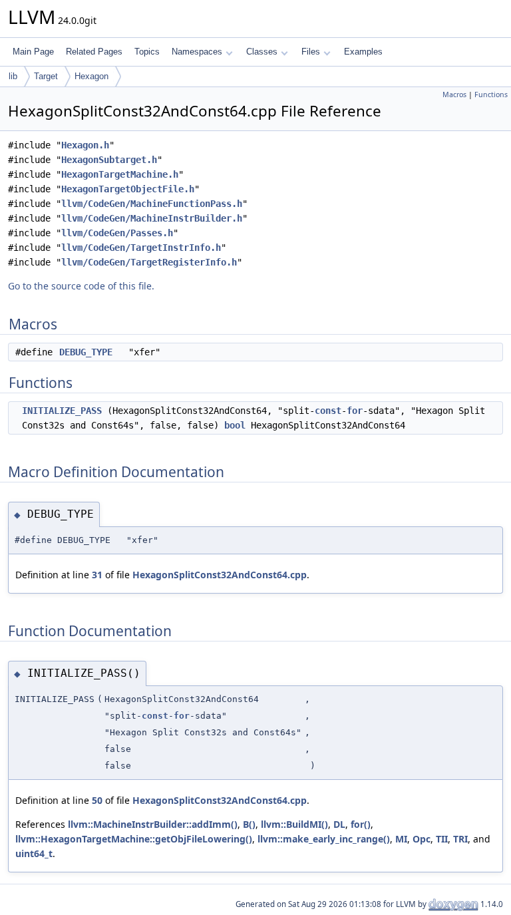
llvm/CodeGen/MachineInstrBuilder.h (151, 218)
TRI (460, 838)
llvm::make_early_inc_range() (323, 838)
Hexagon (91, 76)
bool (235, 425)
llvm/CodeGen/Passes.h (117, 233)
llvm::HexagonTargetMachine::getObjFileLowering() (133, 838)
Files (310, 52)
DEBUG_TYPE (85, 352)
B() (249, 824)
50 (97, 800)
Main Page (33, 52)
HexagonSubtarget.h (109, 159)
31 (97, 574)
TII (442, 838)
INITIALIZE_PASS (62, 410)
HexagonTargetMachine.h (119, 174)
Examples (363, 52)
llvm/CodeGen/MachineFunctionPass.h (151, 203)
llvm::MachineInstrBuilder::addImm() (153, 824)
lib (13, 76)
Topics (147, 52)
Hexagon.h (85, 145)
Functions (491, 94)
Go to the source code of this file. (81, 285)
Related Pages (94, 52)
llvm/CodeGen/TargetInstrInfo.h (141, 247)
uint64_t (34, 853)
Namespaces (197, 52)
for (355, 410)
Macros (454, 94)
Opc (421, 838)
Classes (261, 52)
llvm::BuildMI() (294, 824)
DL (339, 824)
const (328, 410)
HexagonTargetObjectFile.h (127, 189)
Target (46, 76)
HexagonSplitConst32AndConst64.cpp (219, 574)
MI (401, 838)
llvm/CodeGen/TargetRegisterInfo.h (149, 262)
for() (361, 824)
